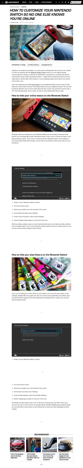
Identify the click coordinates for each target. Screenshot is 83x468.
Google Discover (47, 65)
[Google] (62, 2)
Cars (37, 2)
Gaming (24, 7)
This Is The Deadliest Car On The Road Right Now (17, 455)
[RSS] (68, 2)
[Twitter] (59, 2)
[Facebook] (56, 2)
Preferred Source (34, 65)
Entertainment (47, 2)
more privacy (35, 84)
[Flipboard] (65, 2)
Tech (30, 2)
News (24, 2)
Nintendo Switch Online (38, 72)
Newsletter (77, 2)
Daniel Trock (14, 22)
